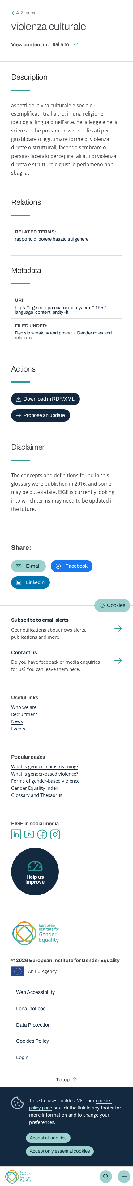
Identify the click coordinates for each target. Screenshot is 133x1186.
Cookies (116, 605)
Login (22, 1057)
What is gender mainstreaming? (44, 766)
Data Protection (33, 1025)
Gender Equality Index (34, 788)
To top (63, 1079)
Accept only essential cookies (60, 1151)
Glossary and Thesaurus (36, 795)
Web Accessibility (35, 992)
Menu (124, 1176)
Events (18, 728)
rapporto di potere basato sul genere (51, 239)
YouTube (29, 834)
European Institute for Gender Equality (18, 1176)
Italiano (61, 44)
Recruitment (24, 714)
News (17, 721)
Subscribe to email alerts (40, 620)
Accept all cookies (48, 1137)
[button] (28, 566)
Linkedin (16, 834)
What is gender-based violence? (44, 774)
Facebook (42, 834)
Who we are (23, 707)
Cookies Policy (32, 1041)
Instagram (55, 834)
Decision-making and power (43, 332)
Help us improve (35, 879)
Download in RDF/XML (49, 399)
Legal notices (30, 1008)
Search (106, 1176)
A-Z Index (25, 13)
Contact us (24, 652)
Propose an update (44, 415)
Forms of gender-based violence (45, 781)
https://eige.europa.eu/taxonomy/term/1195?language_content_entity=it (60, 310)
